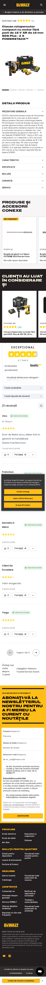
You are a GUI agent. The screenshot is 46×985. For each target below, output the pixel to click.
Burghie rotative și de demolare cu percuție (24, 12)
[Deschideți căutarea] (41, 4)
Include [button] (6, 174)
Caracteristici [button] (10, 160)
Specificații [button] (8, 167)
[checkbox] (4, 770)
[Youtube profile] (4, 956)
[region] (23, 243)
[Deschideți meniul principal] (4, 4)
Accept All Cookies (23, 505)
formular (6, 809)
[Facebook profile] (10, 956)
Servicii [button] (6, 187)
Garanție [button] (7, 180)
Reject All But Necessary (23, 498)
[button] (42, 980)
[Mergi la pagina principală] (23, 5)
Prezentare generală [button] (14, 111)
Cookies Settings (23, 492)
